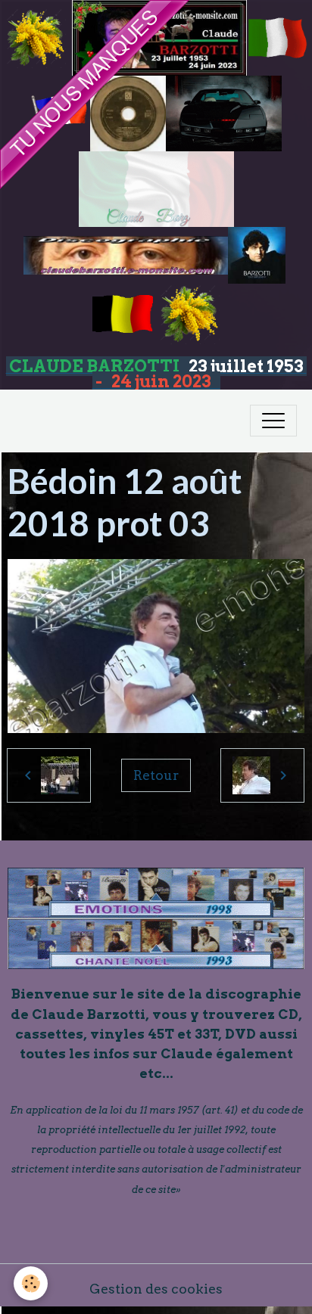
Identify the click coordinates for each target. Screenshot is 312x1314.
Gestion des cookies (156, 1289)
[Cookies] (31, 1283)
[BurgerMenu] (273, 420)
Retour (156, 775)
